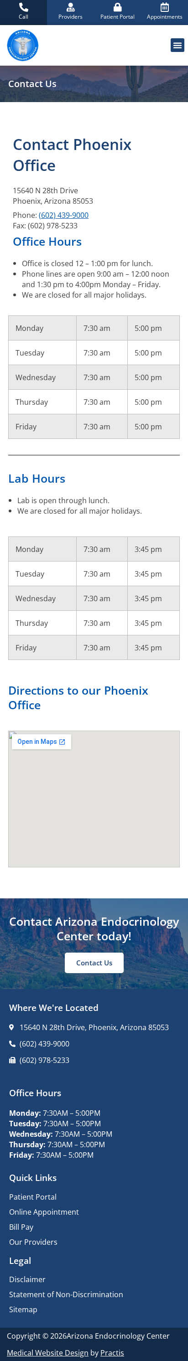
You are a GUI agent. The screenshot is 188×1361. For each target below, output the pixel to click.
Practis (112, 1352)
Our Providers (33, 1242)
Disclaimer (27, 1279)
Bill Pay (21, 1227)
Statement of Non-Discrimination (66, 1294)
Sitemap (23, 1309)
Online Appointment (44, 1212)
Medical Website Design (48, 1352)
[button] (177, 45)
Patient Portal (33, 1196)
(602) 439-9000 (64, 215)
